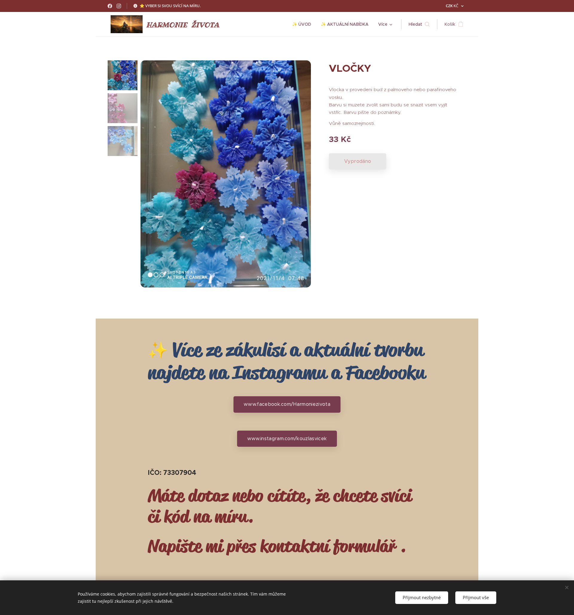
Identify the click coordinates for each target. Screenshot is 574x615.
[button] (419, 24)
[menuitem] (303, 24)
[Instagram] (119, 6)
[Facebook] (110, 6)
